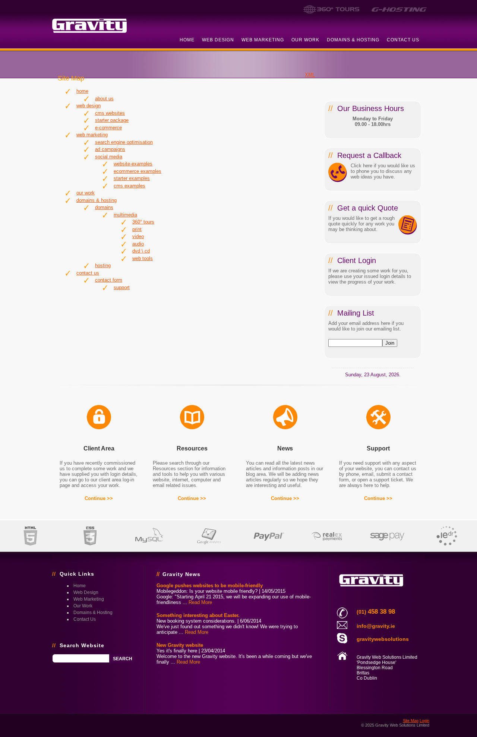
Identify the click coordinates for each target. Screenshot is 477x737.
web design (218, 39)
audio (138, 244)
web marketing (262, 39)
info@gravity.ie (376, 626)
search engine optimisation (124, 142)
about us (104, 98)
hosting (103, 265)
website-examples (133, 164)
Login (424, 720)
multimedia (125, 215)
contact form (108, 280)
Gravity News (181, 574)
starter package (112, 120)
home (187, 39)
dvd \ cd (141, 251)
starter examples (132, 178)
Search (122, 658)
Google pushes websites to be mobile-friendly (210, 585)
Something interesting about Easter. (198, 615)
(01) (376, 612)
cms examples (129, 186)
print (137, 229)
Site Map (410, 720)
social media (108, 156)
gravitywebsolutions (383, 639)
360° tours (143, 222)
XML (310, 75)
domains (104, 207)
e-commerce (108, 127)
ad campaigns (110, 149)
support (122, 287)
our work (305, 39)
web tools (142, 258)
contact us (403, 39)
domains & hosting (353, 39)
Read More (200, 602)
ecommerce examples (137, 171)
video (138, 236)
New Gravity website (180, 645)
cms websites (110, 113)
